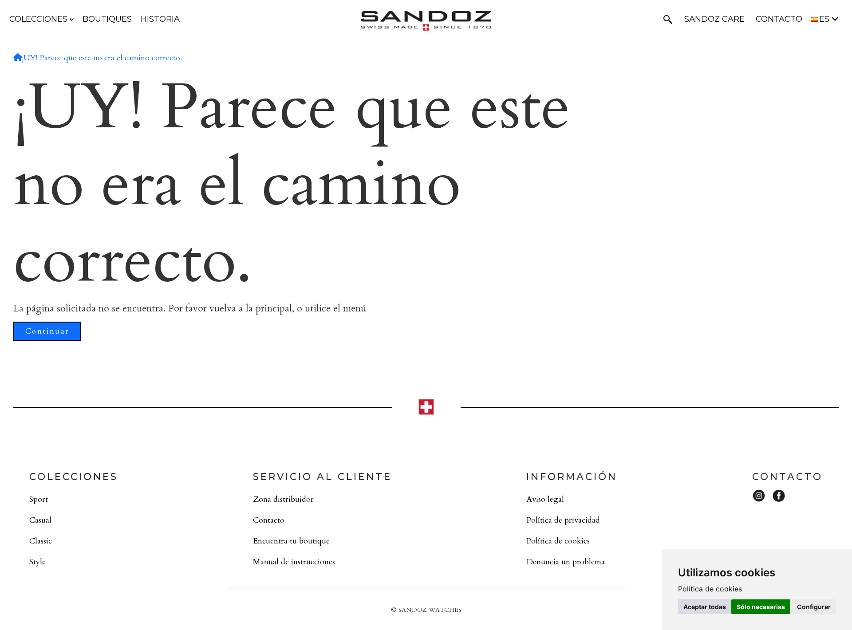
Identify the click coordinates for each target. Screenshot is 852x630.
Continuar (47, 331)
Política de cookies (558, 541)
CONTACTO (779, 19)
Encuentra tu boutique (291, 541)
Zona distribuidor (283, 499)
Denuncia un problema (565, 561)
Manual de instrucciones (294, 561)
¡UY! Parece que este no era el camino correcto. (102, 57)
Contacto (268, 520)
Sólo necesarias (761, 606)
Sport (38, 499)
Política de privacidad (563, 520)
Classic (40, 541)
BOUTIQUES (107, 19)
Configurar (814, 606)
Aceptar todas (704, 606)
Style (37, 561)
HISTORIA (160, 19)
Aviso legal (545, 499)
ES (825, 19)
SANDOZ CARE (714, 19)
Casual (40, 520)
